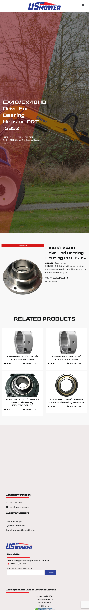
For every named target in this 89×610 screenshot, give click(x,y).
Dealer (22, 564)
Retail (12, 564)
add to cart (31, 363)
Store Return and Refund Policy (20, 530)
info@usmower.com (19, 507)
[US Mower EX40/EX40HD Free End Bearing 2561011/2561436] (22, 375)
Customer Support (14, 521)
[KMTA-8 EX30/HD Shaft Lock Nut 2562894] (66, 332)
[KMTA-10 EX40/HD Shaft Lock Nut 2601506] (22, 332)
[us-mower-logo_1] (19, 544)
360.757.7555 (16, 502)
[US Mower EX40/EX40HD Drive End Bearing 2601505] (66, 375)
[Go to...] (83, 5)
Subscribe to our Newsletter (20, 568)
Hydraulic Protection (15, 525)
